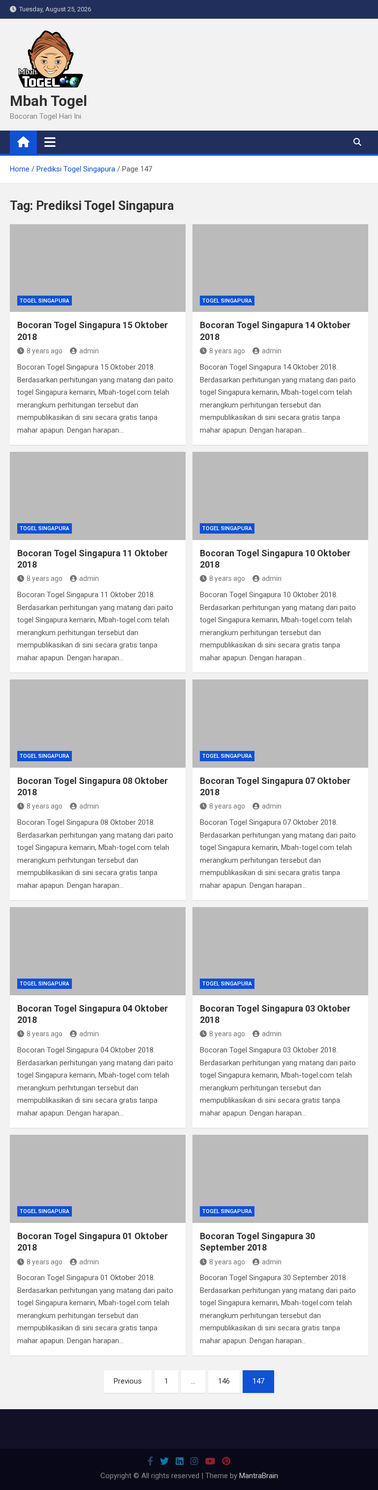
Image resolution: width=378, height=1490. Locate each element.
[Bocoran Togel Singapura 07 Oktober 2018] (280, 723)
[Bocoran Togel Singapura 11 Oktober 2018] (98, 496)
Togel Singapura (44, 301)
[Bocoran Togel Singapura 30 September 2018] (280, 1179)
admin (89, 351)
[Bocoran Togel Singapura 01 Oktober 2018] (98, 1179)
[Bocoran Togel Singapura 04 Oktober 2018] (98, 951)
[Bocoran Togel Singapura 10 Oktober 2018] (280, 496)
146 (224, 1381)
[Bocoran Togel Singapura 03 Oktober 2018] (280, 951)
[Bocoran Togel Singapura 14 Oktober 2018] (280, 268)
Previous (128, 1381)
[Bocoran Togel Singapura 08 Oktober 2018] (98, 723)
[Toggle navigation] (50, 142)
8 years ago (45, 351)
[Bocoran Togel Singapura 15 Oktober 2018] (98, 268)
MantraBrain (258, 1475)
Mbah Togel (48, 100)
